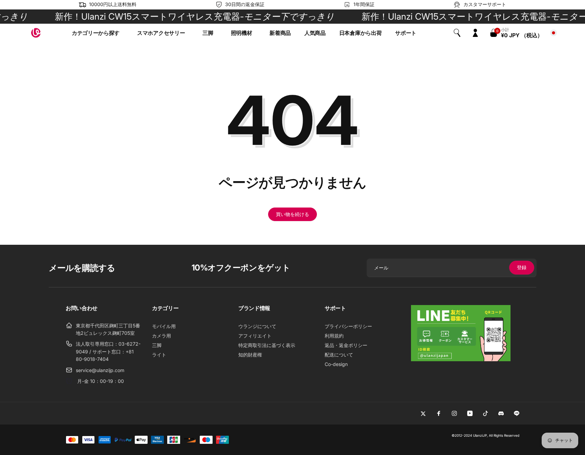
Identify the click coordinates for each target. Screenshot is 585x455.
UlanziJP (480, 435)
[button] (98, 33)
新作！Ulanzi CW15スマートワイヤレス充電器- (186, 16)
